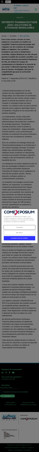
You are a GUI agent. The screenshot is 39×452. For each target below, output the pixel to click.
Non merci (19, 232)
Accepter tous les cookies (19, 238)
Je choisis (19, 227)
